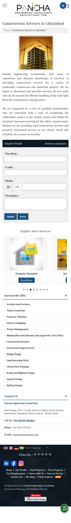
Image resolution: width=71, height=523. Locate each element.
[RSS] (58, 476)
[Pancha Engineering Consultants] (33, 8)
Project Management (18, 329)
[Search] (63, 5)
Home (7, 30)
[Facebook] (13, 462)
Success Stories (55, 473)
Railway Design (14, 385)
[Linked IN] (6, 462)
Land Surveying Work (18, 360)
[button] (24, 420)
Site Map (30, 476)
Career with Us (36, 473)
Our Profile (21, 469)
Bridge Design (14, 354)
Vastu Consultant (16, 310)
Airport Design (14, 379)
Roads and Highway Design (21, 372)
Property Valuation (19, 273)
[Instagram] (21, 462)
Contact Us (16, 476)
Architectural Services (18, 304)
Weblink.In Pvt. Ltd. (39, 489)
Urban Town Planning (18, 366)
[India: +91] (9, 186)
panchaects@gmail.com (25, 434)
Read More (19, 280)
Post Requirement (16, 473)
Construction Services (18, 341)
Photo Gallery (45, 476)
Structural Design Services (20, 347)
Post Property (55, 469)
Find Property (37, 469)
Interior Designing (16, 322)
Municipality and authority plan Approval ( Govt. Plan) (35, 335)
